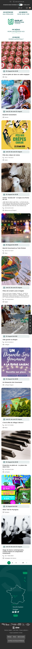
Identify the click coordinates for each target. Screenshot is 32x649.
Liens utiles (15, 630)
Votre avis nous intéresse (16, 641)
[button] (30, 7)
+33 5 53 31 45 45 (19, 1)
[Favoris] (27, 8)
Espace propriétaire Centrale (16, 632)
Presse (9, 637)
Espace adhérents (23, 630)
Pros (14, 637)
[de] (30, 7)
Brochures (21, 637)
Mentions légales (8, 630)
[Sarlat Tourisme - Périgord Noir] (16, 22)
